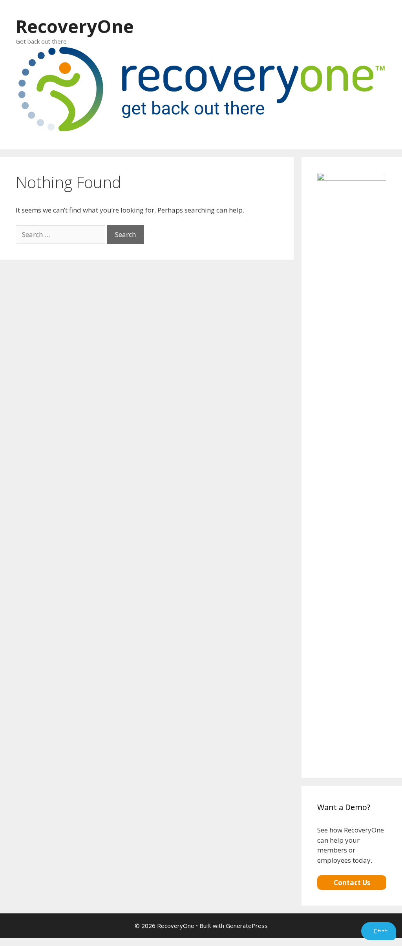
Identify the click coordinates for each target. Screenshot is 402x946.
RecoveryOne (75, 26)
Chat (380, 931)
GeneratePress (247, 926)
